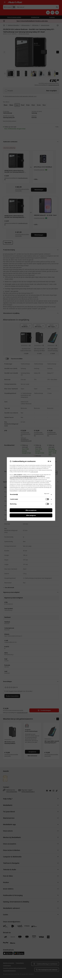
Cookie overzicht (22, 490)
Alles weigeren (31, 515)
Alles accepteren (31, 510)
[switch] (47, 499)
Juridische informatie (31, 490)
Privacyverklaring (13, 490)
